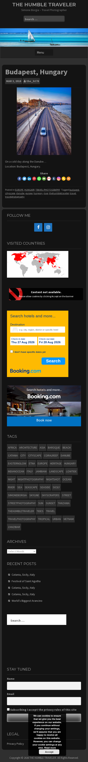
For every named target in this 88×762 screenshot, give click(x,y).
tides (40, 511)
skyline (34, 495)
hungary (38, 193)
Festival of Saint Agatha (26, 581)
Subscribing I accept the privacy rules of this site (43, 709)
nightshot (53, 479)
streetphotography (22, 503)
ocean (67, 479)
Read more (50, 747)
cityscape (10, 193)
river (46, 193)
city (23, 455)
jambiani (41, 471)
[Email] (44, 179)
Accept (49, 752)
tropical (44, 519)
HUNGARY (29, 189)
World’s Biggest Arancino (27, 601)
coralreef (51, 455)
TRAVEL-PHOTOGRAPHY (47, 189)
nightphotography (31, 479)
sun (40, 503)
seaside (45, 487)
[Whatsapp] (39, 179)
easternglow (17, 463)
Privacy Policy (15, 744)
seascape (31, 487)
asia (42, 447)
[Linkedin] (29, 179)
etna (32, 463)
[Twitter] (24, 179)
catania (13, 455)
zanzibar (14, 527)
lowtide (71, 471)
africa (12, 447)
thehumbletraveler (59, 193)
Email (10, 694)
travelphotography (15, 196)
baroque (54, 447)
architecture (28, 447)
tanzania (64, 503)
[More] (69, 179)
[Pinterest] (34, 179)
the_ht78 (32, 81)
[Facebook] (19, 179)
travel (73, 193)
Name (11, 679)
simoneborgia (17, 495)
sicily (56, 487)
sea (19, 487)
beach (67, 447)
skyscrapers (50, 495)
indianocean (16, 471)
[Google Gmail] (49, 179)
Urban (57, 519)
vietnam (68, 519)
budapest (74, 189)
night (11, 479)
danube (20, 193)
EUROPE (19, 189)
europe (29, 193)
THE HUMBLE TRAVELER (44, 5)
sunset (50, 503)
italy (30, 471)
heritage (56, 463)
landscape (56, 471)
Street (66, 495)
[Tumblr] (54, 179)
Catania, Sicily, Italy (23, 574)
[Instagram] (59, 179)
